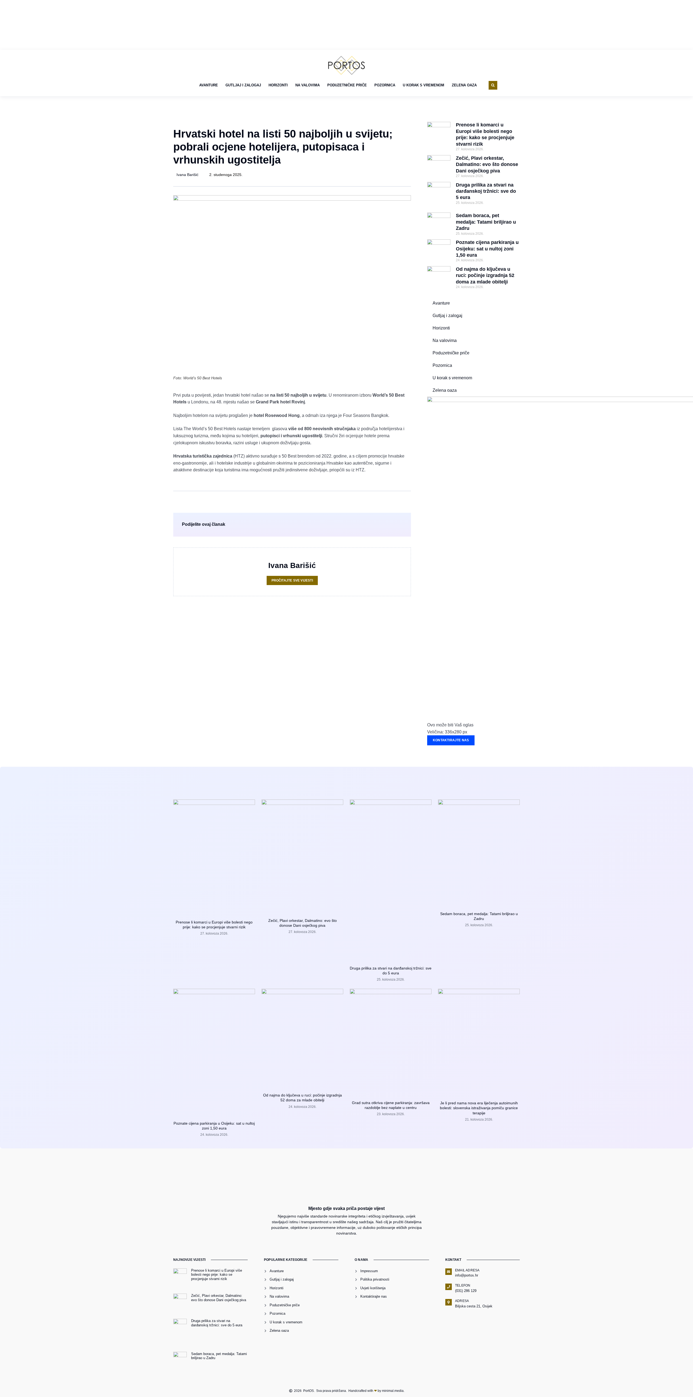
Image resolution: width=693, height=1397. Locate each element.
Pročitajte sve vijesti (292, 580)
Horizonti (278, 85)
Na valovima (307, 85)
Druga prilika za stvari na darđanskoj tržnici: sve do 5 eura (486, 191)
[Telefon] (448, 1287)
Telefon (462, 1285)
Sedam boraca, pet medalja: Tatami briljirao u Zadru (486, 222)
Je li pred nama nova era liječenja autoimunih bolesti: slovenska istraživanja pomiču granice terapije (479, 1108)
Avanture (208, 85)
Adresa (462, 1301)
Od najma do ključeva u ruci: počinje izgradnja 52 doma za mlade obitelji (485, 275)
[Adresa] (448, 1302)
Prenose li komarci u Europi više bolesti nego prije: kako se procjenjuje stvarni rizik (216, 1274)
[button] (493, 85)
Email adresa (467, 1270)
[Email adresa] (448, 1271)
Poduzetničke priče (347, 85)
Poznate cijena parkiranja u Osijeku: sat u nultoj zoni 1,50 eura (487, 249)
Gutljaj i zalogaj (243, 85)
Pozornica (384, 85)
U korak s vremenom (423, 85)
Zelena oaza (464, 85)
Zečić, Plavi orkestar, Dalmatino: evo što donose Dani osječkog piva (487, 164)
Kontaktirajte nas (451, 740)
